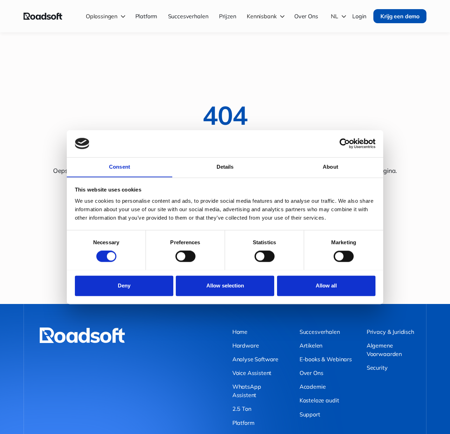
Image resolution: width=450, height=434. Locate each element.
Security (377, 367)
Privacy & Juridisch (390, 331)
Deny (124, 286)
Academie (313, 386)
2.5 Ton (241, 408)
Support (310, 414)
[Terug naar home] (43, 16)
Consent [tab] (119, 167)
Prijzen (227, 16)
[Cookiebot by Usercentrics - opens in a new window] (344, 143)
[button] (106, 16)
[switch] (185, 256)
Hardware (245, 345)
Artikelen (311, 345)
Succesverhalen (188, 16)
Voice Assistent (252, 372)
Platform (146, 16)
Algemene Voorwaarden (384, 349)
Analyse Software (255, 359)
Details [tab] (225, 167)
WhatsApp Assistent (246, 391)
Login (359, 16)
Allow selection (225, 286)
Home (240, 331)
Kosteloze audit (319, 400)
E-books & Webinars (326, 359)
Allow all (326, 286)
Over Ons (306, 16)
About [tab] (330, 167)
